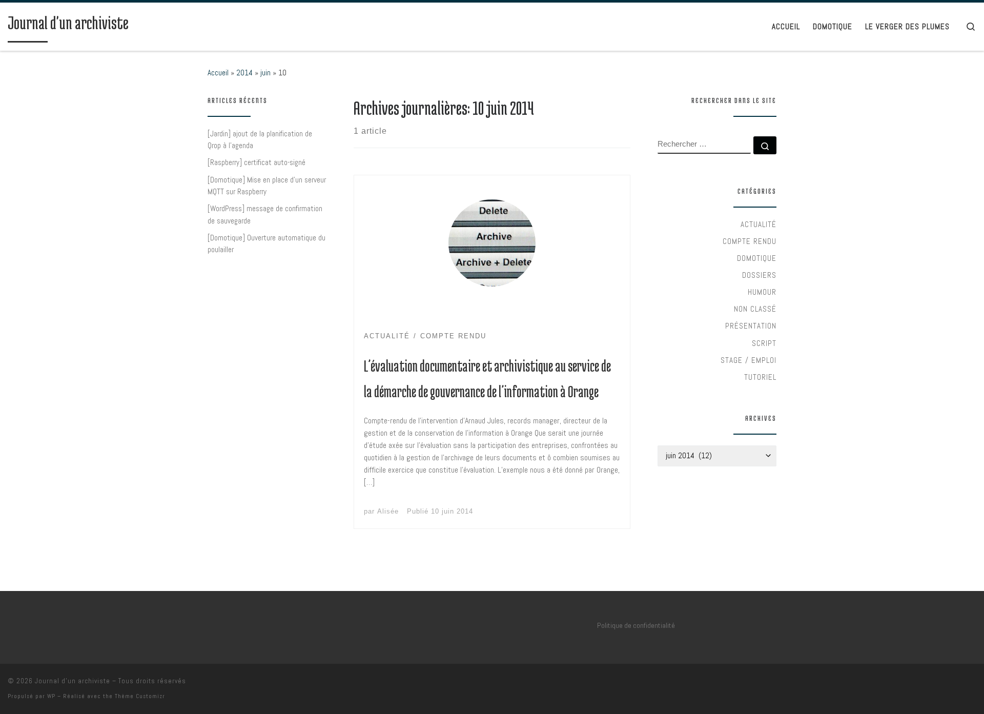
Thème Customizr (140, 696)
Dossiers (759, 275)
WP (51, 696)
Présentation (750, 326)
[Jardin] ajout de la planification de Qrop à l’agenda (260, 140)
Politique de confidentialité (636, 625)
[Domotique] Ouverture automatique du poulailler (266, 244)
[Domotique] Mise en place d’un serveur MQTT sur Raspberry (267, 186)
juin (265, 72)
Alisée (388, 511)
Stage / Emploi (748, 360)
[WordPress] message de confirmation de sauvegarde (265, 214)
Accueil (218, 72)
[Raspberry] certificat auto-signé (256, 162)
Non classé (755, 309)
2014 (244, 72)
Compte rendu (749, 241)
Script (764, 343)
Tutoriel (760, 377)
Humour (762, 292)
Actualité (758, 224)
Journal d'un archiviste (72, 681)
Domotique (756, 258)
